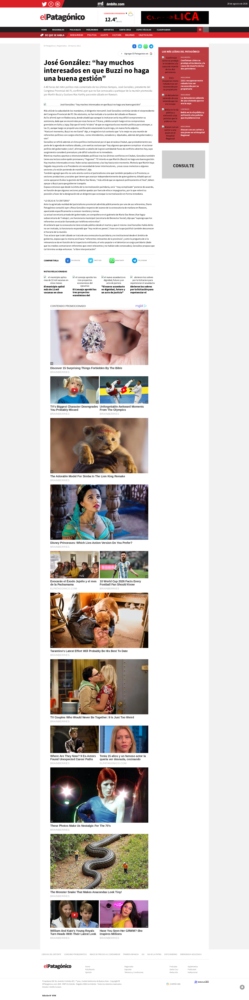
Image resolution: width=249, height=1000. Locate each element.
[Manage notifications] (242, 987)
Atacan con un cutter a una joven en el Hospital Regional (193, 132)
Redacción (174, 972)
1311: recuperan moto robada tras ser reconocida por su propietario (192, 84)
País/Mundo (92, 29)
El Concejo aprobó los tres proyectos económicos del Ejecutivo (84, 294)
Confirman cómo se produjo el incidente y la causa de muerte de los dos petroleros (193, 64)
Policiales (75, 29)
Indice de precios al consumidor (105, 954)
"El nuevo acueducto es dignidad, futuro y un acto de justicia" (113, 289)
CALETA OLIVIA (145, 35)
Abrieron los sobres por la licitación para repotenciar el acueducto (141, 291)
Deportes (109, 29)
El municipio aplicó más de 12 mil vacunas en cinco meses (54, 291)
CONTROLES (185, 109)
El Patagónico (49, 45)
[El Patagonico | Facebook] (51, 4)
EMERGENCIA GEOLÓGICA (191, 954)
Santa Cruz (125, 29)
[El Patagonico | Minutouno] (100, 4)
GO (143, 954)
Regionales (58, 29)
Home (44, 29)
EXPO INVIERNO (170, 954)
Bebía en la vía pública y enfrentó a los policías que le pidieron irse (192, 115)
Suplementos (193, 966)
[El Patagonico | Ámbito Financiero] (115, 4)
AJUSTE (104, 35)
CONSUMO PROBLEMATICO (75, 954)
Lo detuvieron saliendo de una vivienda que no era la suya (192, 101)
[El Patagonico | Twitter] (44, 4)
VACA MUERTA (185, 57)
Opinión (88, 972)
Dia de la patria (154, 954)
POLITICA (91, 35)
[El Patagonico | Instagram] (57, 4)
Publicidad (192, 969)
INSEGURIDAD (76, 35)
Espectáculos (143, 29)
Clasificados (163, 29)
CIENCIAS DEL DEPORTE (51, 954)
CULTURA (116, 35)
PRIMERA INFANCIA (131, 954)
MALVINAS (129, 35)
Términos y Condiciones (133, 972)
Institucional (192, 972)
